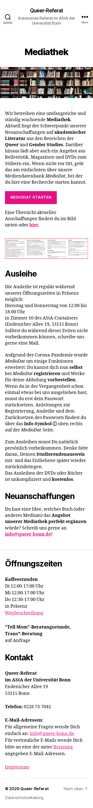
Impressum (17, 767)
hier (33, 225)
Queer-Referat (46, 10)
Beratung (63, 747)
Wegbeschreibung (24, 613)
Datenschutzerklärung (24, 797)
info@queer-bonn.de (28, 534)
